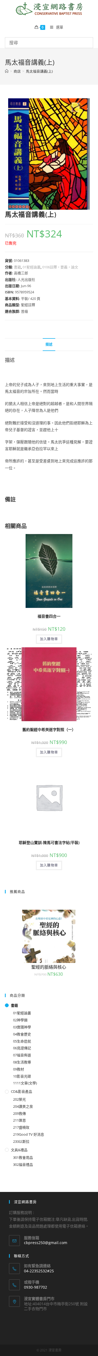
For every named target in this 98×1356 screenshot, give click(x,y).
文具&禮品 (19, 1149)
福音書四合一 (49, 616)
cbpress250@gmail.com (45, 1242)
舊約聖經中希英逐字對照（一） (49, 729)
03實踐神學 (22, 1027)
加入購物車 (49, 639)
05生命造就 (22, 1041)
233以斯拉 (21, 1141)
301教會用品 (23, 1157)
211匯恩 (19, 1120)
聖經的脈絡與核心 (48, 967)
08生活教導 (22, 1062)
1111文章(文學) (25, 1083)
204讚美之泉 (23, 1106)
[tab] (49, 344)
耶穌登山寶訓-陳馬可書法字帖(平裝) (49, 842)
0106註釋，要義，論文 (60, 267)
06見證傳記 (22, 1048)
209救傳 (19, 1113)
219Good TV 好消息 (28, 1134)
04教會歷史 (22, 1034)
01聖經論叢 (32, 267)
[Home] (6, 71)
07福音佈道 (22, 1055)
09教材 (18, 1069)
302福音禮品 (23, 1164)
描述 (49, 344)
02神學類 (20, 1020)
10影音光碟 (22, 1076)
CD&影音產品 (21, 1091)
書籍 (17, 267)
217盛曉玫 (21, 1127)
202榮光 (19, 1099)
